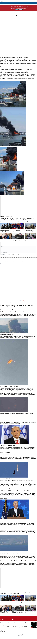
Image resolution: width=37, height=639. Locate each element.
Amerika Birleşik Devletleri (7, 221)
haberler (24, 221)
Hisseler (20, 625)
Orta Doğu (14, 593)
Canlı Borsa (14, 622)
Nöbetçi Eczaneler (9, 625)
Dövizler (20, 623)
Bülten (16, 3)
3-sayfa (2, 221)
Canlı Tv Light (2, 625)
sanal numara (9, 627)
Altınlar (20, 622)
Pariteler (20, 627)
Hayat (24, 3)
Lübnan (11, 593)
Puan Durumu (15, 625)
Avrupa (13, 3)
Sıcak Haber (26, 627)
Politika (27, 3)
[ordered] (12, 254)
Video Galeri (25, 623)
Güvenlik (20, 221)
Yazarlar (25, 625)
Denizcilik (14, 221)
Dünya (17, 221)
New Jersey (31, 221)
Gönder (3, 254)
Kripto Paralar (21, 626)
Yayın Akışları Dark (9, 623)
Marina (27, 221)
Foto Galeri (25, 622)
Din (18, 3)
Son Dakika (8, 626)
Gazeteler (25, 626)
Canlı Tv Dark (8, 622)
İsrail (8, 593)
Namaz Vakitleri (15, 623)
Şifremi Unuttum (2, 631)
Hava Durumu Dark (3, 622)
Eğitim (21, 3)
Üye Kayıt (1, 630)
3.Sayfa (10, 3)
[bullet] (13, 254)
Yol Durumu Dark (2, 623)
